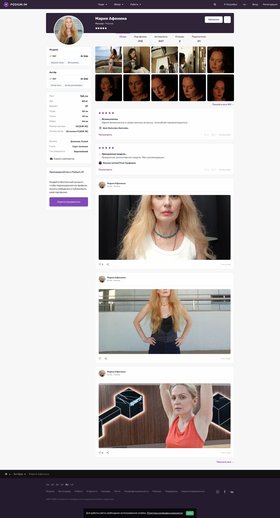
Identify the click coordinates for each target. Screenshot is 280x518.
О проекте (91, 491)
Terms (117, 491)
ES (62, 484)
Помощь (156, 491)
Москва (99, 23)
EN (57, 484)
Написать (213, 19)
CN (47, 484)
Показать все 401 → (223, 104)
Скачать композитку (64, 159)
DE (52, 484)
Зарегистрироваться (68, 201)
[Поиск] (215, 4)
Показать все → (225, 462)
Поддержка (171, 491)
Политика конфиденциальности (165, 513)
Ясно (189, 513)
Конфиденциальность (136, 491)
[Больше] (227, 19)
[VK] (231, 492)
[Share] (107, 264)
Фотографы (64, 491)
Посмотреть (105, 134)
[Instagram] (217, 492)
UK (71, 484)
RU (67, 484)
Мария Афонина (116, 183)
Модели (50, 491)
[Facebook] (224, 492)
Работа (78, 491)
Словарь (105, 491)
